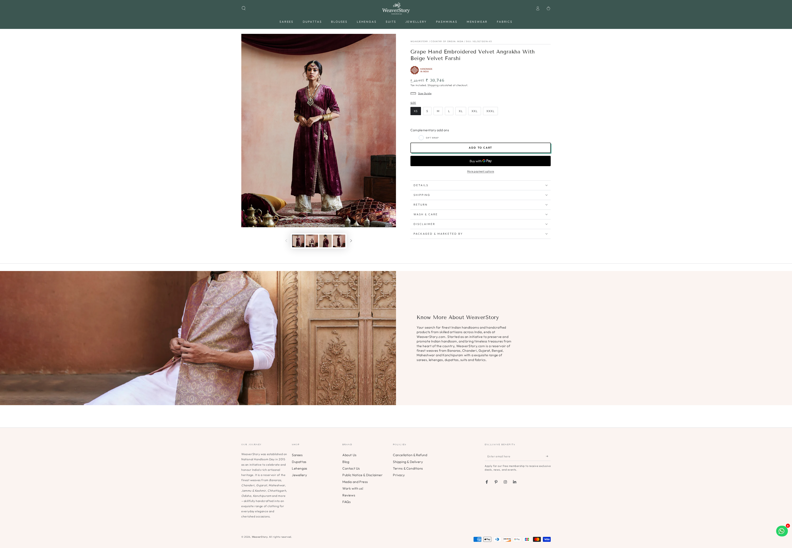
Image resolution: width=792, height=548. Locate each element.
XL (461, 111)
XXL (474, 111)
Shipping (433, 85)
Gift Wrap (432, 137)
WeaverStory (260, 536)
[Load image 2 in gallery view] (312, 241)
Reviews (348, 495)
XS (416, 111)
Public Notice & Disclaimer (362, 475)
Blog (345, 462)
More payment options (480, 171)
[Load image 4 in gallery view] (339, 241)
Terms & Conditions (408, 468)
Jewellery (299, 475)
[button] (243, 8)
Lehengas (299, 468)
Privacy (399, 475)
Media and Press (355, 482)
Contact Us (351, 468)
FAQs (346, 502)
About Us (349, 455)
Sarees (297, 455)
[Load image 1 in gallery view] (298, 241)
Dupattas (299, 462)
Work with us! (352, 488)
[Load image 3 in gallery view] (325, 241)
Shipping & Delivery (408, 462)
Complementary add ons (429, 130)
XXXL (490, 111)
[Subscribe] (548, 456)
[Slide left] (286, 241)
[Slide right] (351, 241)
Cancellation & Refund (410, 455)
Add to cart (480, 147)
